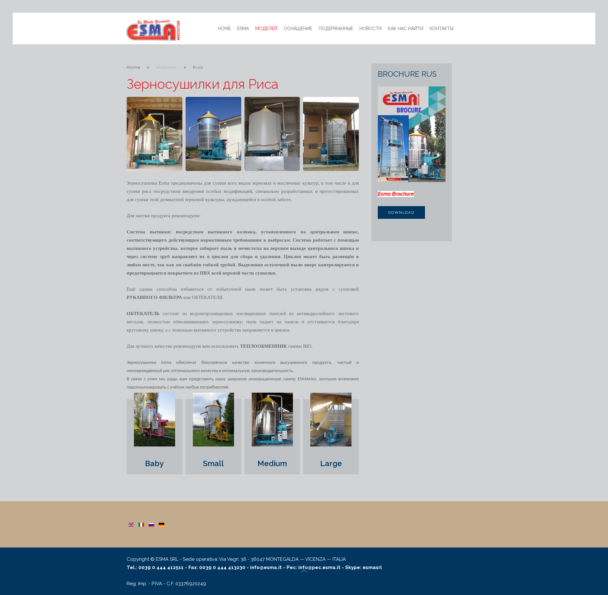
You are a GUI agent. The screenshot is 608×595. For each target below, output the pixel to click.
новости (370, 28)
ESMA (243, 28)
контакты (441, 28)
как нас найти (405, 28)
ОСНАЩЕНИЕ (298, 28)
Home (224, 28)
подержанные (336, 28)
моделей (266, 28)
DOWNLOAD (401, 212)
